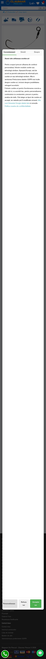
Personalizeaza (9, 604)
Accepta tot (35, 603)
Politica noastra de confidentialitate (18, 106)
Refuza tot (24, 603)
